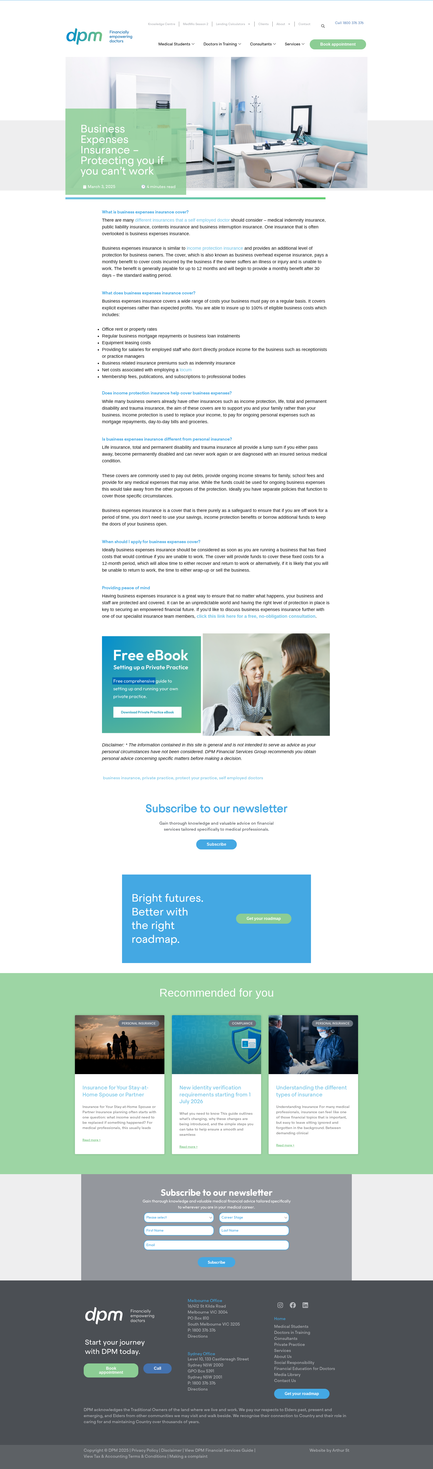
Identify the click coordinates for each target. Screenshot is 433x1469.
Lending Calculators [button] (230, 24)
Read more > (91, 1140)
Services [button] (292, 44)
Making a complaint (188, 1456)
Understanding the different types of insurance (311, 1091)
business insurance (121, 778)
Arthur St (340, 1450)
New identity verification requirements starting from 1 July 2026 (215, 1094)
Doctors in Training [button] (220, 44)
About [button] (280, 24)
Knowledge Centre (161, 24)
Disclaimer (172, 1450)
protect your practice (196, 778)
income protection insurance (215, 248)
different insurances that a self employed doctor (182, 220)
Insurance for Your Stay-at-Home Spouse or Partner (115, 1091)
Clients (263, 24)
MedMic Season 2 (195, 24)
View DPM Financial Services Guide (219, 1450)
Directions (198, 1336)
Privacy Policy (144, 1450)
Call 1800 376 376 (349, 23)
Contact (304, 24)
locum (186, 369)
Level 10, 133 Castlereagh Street (218, 1359)
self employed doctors (241, 778)
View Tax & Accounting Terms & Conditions (125, 1456)
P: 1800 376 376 (201, 1330)
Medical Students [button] (174, 44)
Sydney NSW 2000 (205, 1365)
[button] (323, 26)
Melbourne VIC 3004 (208, 1312)
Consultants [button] (261, 44)
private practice (157, 778)
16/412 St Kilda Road (207, 1306)
